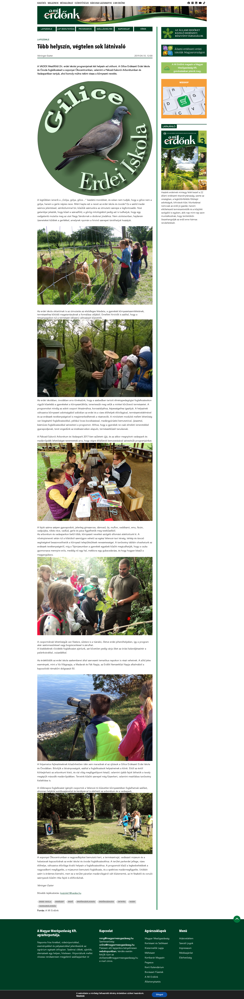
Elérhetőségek (82, 3)
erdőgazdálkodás (86, 902)
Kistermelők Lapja (154, 948)
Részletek (80, 996)
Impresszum (185, 948)
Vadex (132, 902)
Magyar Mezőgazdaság (157, 938)
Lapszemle (46, 29)
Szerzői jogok (186, 943)
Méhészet (150, 952)
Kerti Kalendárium (154, 967)
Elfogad (159, 994)
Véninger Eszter (45, 55)
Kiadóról (41, 3)
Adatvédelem (186, 938)
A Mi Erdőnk (119, 3)
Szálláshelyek (105, 29)
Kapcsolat (124, 29)
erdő (70, 902)
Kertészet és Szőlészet (156, 943)
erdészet (59, 902)
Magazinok (53, 3)
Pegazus (149, 962)
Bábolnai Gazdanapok (101, 3)
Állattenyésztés (153, 981)
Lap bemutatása (66, 29)
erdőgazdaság (106, 902)
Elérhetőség (185, 957)
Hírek (143, 29)
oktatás (122, 902)
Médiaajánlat (66, 3)
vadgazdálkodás (47, 906)
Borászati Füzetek (154, 972)
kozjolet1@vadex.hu (70, 893)
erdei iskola (45, 902)
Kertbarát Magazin (155, 957)
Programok (85, 29)
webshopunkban (107, 951)
